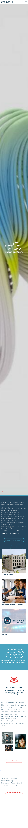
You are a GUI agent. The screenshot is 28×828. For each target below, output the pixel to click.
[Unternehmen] (14, 561)
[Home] (7, 2)
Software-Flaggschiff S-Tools (10, 527)
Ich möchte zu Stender (14, 792)
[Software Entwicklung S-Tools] (14, 621)
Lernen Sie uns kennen (14, 761)
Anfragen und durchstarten (14, 540)
